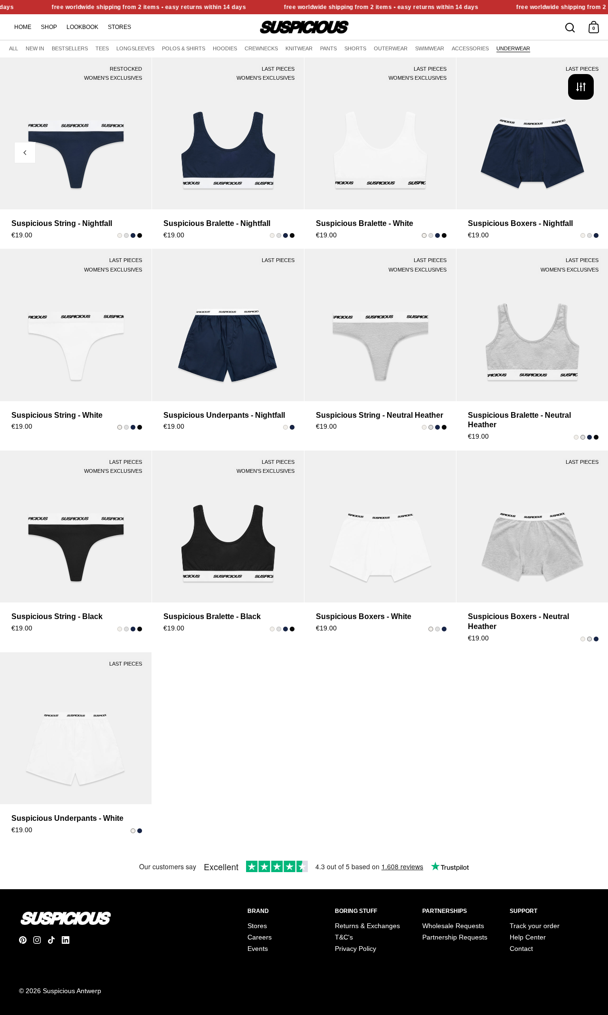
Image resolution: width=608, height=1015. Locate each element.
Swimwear (429, 48)
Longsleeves (135, 48)
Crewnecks (261, 48)
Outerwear (391, 48)
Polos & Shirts (183, 48)
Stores (119, 27)
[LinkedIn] (69, 940)
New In (35, 48)
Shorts (355, 48)
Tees (102, 48)
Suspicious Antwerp (72, 991)
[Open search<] (570, 27)
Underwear (513, 48)
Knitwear (299, 48)
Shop (49, 27)
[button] (146, 160)
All (13, 48)
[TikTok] (55, 940)
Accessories (470, 48)
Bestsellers (70, 48)
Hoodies (225, 48)
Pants (328, 48)
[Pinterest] (26, 940)
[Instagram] (40, 940)
